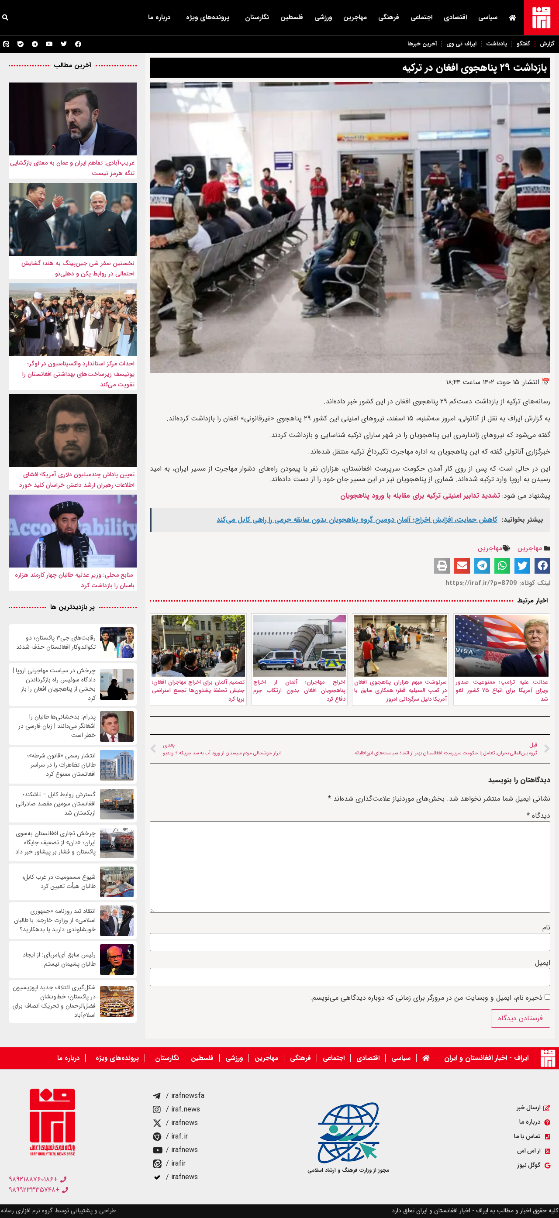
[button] (542, 566)
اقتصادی (455, 17)
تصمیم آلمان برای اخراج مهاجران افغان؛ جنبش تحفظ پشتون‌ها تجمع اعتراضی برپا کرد (198, 691)
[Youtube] (49, 44)
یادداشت (496, 43)
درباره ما (159, 17)
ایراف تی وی (461, 43)
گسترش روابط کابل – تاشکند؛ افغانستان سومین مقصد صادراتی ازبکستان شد (56, 804)
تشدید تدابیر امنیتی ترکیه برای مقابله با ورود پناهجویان (419, 495)
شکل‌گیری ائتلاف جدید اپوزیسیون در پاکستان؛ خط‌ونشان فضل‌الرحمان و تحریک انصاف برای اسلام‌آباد (54, 1001)
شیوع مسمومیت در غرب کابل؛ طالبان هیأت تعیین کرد (59, 882)
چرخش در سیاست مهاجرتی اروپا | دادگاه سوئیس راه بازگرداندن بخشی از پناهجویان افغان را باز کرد (54, 684)
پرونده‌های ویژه (207, 17)
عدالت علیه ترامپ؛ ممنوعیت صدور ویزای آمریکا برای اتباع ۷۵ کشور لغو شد (501, 691)
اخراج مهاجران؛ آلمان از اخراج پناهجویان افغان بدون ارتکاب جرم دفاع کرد (299, 691)
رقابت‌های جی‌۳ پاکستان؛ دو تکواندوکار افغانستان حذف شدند (56, 642)
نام (546, 927)
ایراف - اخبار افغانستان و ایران (486, 1058)
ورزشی (323, 17)
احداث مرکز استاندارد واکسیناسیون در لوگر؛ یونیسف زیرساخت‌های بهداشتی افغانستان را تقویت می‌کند (78, 374)
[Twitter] (64, 44)
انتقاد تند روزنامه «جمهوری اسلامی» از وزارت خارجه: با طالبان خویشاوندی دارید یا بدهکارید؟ (55, 920)
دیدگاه (538, 815)
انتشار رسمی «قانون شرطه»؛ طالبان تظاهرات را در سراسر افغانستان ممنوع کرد (61, 765)
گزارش (547, 43)
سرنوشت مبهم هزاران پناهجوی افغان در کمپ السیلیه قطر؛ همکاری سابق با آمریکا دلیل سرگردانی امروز (400, 691)
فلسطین (291, 17)
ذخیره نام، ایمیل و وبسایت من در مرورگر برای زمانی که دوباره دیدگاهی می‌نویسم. (426, 997)
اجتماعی (421, 17)
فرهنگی (388, 17)
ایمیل (542, 963)
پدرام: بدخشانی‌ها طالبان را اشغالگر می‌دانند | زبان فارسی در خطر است (57, 726)
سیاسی (487, 17)
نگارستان (257, 17)
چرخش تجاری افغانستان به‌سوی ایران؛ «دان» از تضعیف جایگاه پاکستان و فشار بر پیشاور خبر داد (55, 843)
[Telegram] (35, 44)
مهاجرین (355, 17)
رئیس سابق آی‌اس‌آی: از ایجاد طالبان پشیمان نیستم (59, 959)
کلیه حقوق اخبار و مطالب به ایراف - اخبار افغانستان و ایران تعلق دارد (475, 1210)
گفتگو (523, 43)
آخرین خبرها (422, 43)
